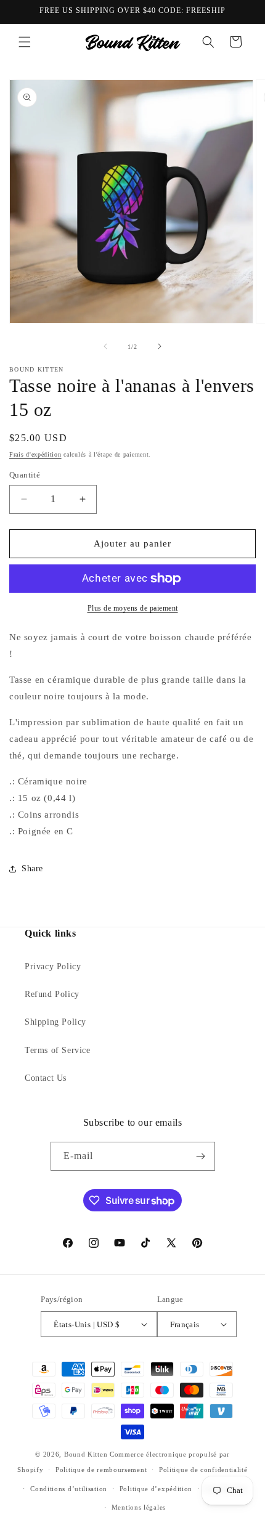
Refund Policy (52, 994)
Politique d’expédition (156, 1488)
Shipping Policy (55, 1022)
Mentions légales (139, 1507)
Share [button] (32, 868)
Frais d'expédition (35, 454)
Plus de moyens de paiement (133, 608)
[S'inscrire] (200, 1156)
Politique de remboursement (101, 1469)
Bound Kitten (87, 1454)
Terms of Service (58, 1050)
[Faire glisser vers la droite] (159, 346)
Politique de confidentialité (203, 1469)
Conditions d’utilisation (68, 1488)
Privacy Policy (53, 966)
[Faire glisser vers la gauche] (105, 346)
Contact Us (46, 1078)
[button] (24, 41)
